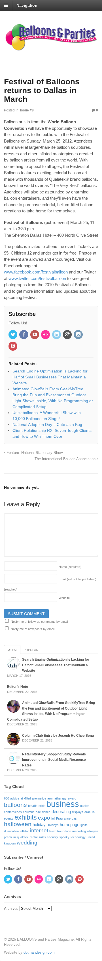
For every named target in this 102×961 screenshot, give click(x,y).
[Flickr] (46, 335)
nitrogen (92, 831)
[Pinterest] (13, 346)
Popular (31, 650)
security (52, 837)
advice (14, 798)
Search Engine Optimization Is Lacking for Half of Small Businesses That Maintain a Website (55, 665)
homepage (69, 824)
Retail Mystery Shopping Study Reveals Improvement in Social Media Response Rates (54, 759)
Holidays (53, 825)
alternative (39, 798)
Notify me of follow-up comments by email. (40, 621)
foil (53, 818)
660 (6, 798)
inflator (24, 831)
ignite (84, 825)
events (8, 818)
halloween (17, 824)
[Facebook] (24, 335)
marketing (79, 831)
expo (44, 818)
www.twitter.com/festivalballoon (37, 278)
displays (77, 812)
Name (70, 566)
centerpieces (13, 812)
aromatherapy (57, 798)
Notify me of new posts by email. (33, 629)
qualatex (23, 837)
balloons (15, 804)
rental (33, 837)
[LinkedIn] (57, 335)
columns (29, 812)
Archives (11, 908)
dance (46, 812)
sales (42, 837)
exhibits (25, 817)
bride (42, 805)
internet (39, 830)
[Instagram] (78, 335)
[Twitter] (13, 335)
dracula (89, 812)
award (72, 798)
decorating (61, 811)
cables (84, 805)
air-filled (25, 798)
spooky (64, 837)
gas (74, 818)
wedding (27, 843)
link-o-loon (64, 831)
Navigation (26, 5)
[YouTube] (35, 335)
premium (10, 837)
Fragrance (63, 818)
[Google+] (68, 335)
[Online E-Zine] (51, 49)
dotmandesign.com (39, 952)
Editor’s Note (17, 687)
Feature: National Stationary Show (34, 453)
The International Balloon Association (66, 459)
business (62, 804)
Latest (12, 650)
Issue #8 (27, 110)
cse (38, 812)
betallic (32, 805)
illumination (11, 831)
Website (64, 598)
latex (52, 831)
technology (78, 837)
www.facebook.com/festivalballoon (36, 272)
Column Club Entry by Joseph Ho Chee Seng (58, 736)
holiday (39, 824)
